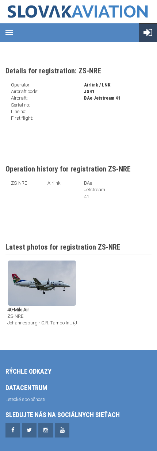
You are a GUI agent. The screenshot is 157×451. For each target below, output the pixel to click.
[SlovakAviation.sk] (78, 11)
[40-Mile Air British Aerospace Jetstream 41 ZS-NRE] (42, 282)
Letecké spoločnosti (25, 399)
